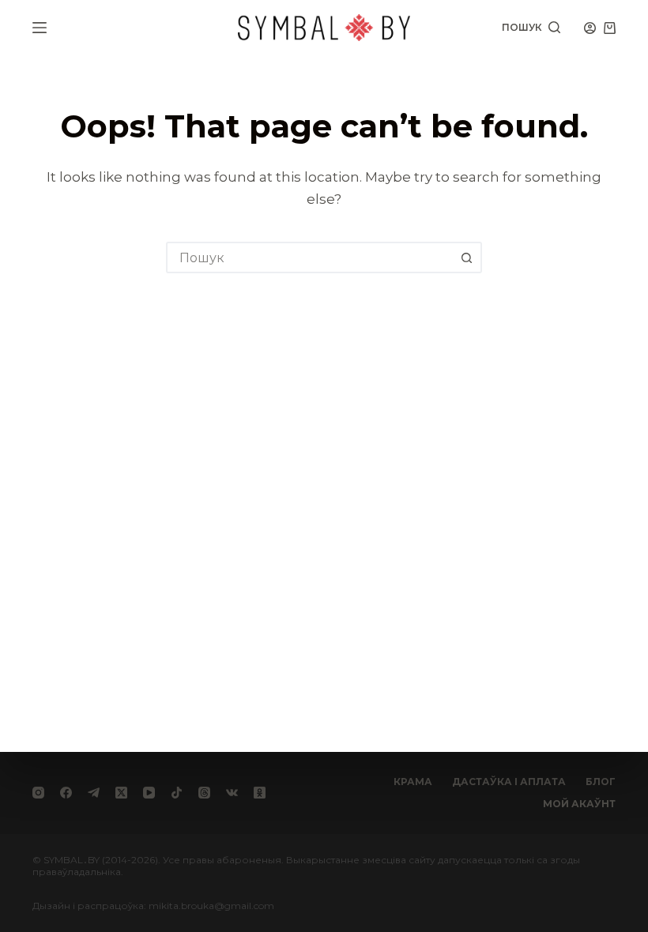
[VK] (232, 793)
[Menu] (39, 28)
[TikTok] (177, 793)
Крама (413, 781)
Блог (601, 781)
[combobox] (310, 257)
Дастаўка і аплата (509, 781)
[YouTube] (149, 793)
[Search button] (466, 257)
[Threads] (204, 793)
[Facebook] (66, 793)
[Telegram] (94, 793)
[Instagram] (38, 793)
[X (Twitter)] (121, 793)
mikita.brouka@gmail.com (211, 905)
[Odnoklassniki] (260, 793)
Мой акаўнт (579, 804)
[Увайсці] (590, 28)
